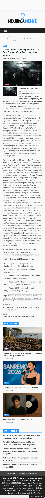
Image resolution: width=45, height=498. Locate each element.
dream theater (27, 296)
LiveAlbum (20, 298)
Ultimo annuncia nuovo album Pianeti (22, 405)
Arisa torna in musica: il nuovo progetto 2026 (22, 373)
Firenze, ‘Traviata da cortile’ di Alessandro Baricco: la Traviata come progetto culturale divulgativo (20, 451)
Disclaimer (21, 473)
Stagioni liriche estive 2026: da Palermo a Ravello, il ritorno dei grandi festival (22, 339)
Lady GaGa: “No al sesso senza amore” (19, 315)
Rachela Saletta (9, 58)
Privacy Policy (31, 473)
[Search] (39, 31)
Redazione (11, 473)
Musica (15, 301)
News (4, 45)
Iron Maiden (37, 296)
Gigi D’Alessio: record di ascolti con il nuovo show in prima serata (21, 307)
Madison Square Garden (33, 298)
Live (14, 298)
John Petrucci (7, 298)
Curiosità (18, 296)
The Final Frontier (24, 301)
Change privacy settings (37, 496)
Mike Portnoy (7, 301)
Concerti (11, 296)
